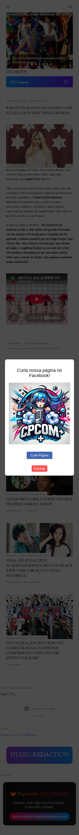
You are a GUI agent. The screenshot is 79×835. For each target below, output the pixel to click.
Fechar (39, 468)
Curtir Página (39, 455)
